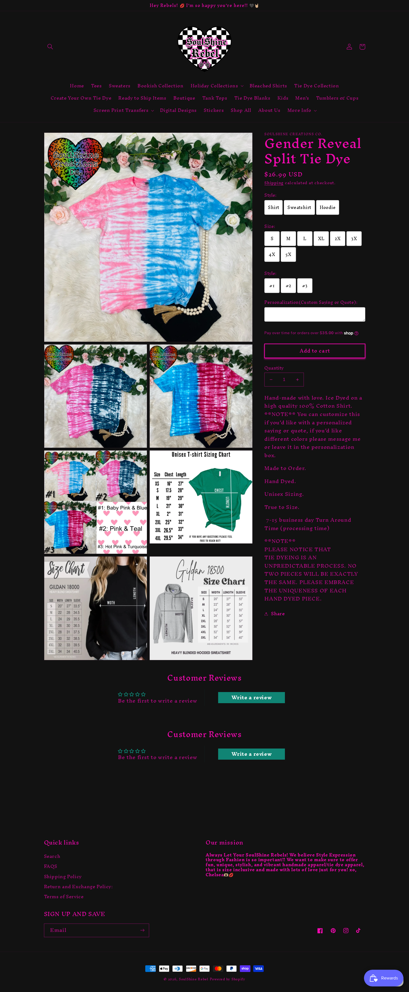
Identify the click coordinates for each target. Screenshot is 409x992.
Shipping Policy (63, 877)
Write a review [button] (251, 697)
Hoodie (328, 207)
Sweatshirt (299, 207)
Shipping (274, 182)
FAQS (51, 866)
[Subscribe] (142, 930)
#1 (272, 286)
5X (288, 254)
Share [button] (278, 613)
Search (52, 857)
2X (338, 238)
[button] (50, 46)
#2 (288, 286)
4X (272, 254)
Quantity (274, 368)
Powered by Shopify (227, 979)
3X (354, 238)
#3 (305, 286)
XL (321, 238)
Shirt (273, 207)
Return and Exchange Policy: (78, 887)
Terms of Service (64, 897)
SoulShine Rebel (193, 979)
